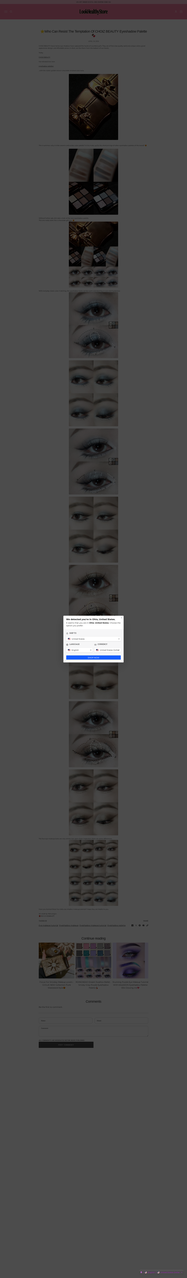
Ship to (72, 633)
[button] (161, 1272)
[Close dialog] (121, 617)
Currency (102, 644)
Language (74, 644)
